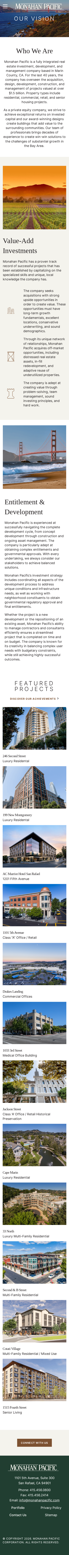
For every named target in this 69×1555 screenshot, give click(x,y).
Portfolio (18, 1508)
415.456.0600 (40, 1490)
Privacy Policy (51, 1508)
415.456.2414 (38, 1495)
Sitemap (51, 1515)
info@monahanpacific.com (39, 1500)
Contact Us (18, 1515)
